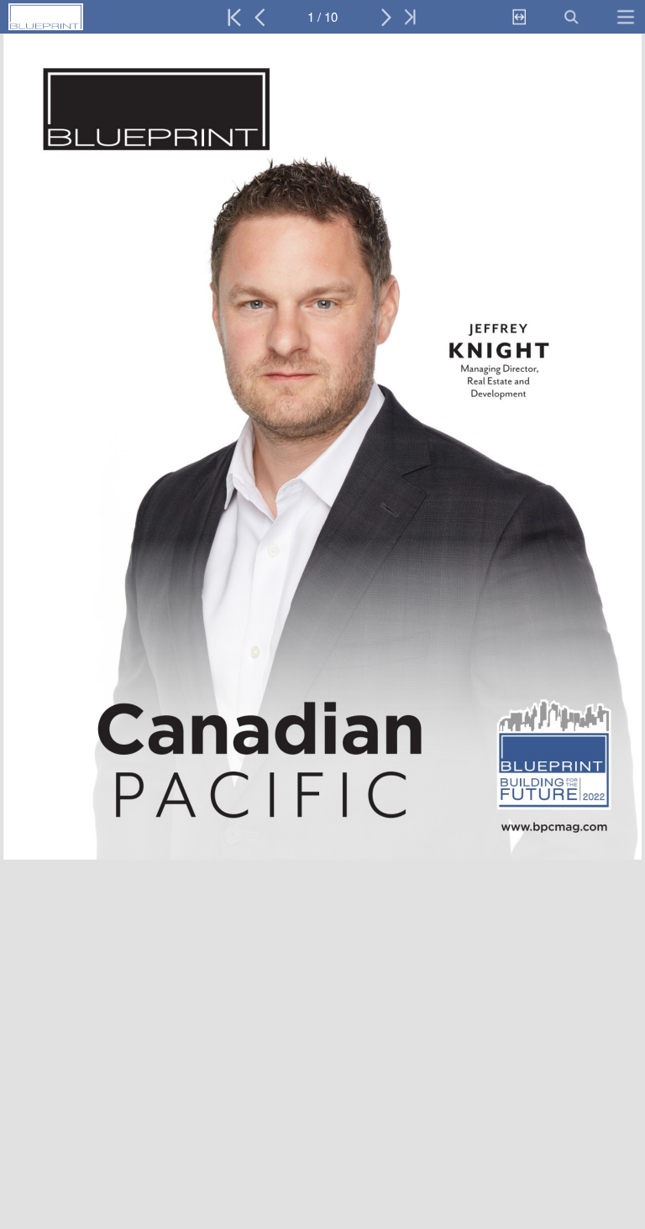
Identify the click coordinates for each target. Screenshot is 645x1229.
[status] (322, 17)
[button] (81, 16)
